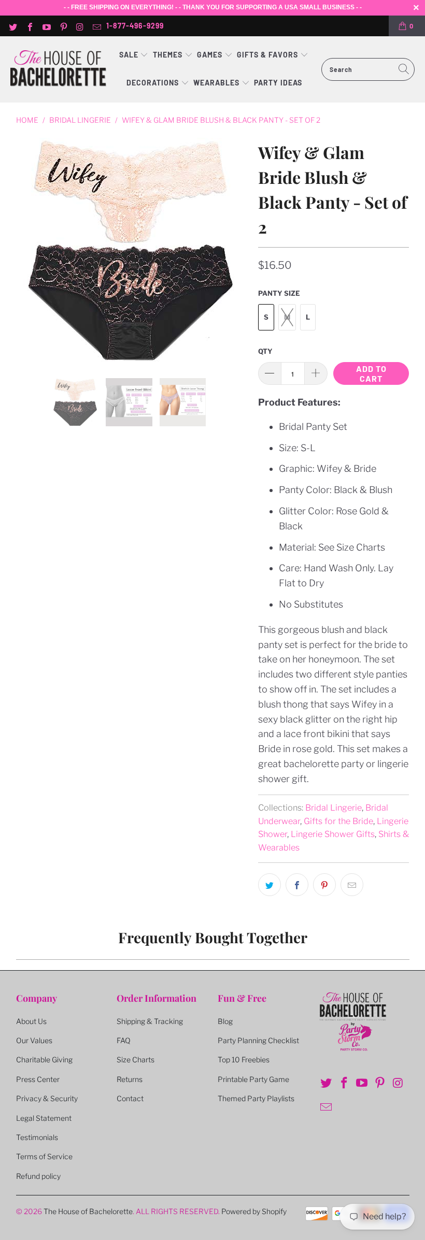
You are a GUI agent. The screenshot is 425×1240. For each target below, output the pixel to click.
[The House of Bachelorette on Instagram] (79, 26)
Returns (130, 1079)
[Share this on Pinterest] (324, 884)
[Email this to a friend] (352, 884)
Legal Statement (44, 1118)
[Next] (238, 250)
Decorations (153, 82)
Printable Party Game (253, 1079)
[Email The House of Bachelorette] (96, 26)
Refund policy (38, 1176)
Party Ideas (278, 82)
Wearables (216, 82)
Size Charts (135, 1059)
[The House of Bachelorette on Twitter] (12, 26)
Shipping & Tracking (150, 1021)
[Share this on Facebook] (297, 884)
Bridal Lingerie (333, 807)
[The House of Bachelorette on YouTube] (46, 26)
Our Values (34, 1040)
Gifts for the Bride (338, 821)
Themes (169, 54)
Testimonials (37, 1137)
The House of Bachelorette (88, 1211)
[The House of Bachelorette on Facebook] (29, 26)
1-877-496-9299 (135, 25)
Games (210, 54)
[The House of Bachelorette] (58, 69)
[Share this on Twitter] (269, 884)
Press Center (38, 1079)
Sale (129, 54)
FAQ (124, 1040)
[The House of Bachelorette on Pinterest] (62, 26)
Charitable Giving (44, 1059)
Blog (225, 1021)
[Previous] (26, 250)
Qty (265, 351)
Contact (130, 1098)
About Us (31, 1021)
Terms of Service (44, 1156)
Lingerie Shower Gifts (333, 834)
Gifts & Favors (267, 54)
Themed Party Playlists (256, 1098)
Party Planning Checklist (258, 1040)
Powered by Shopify (254, 1211)
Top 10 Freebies (244, 1059)
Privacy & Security (47, 1098)
